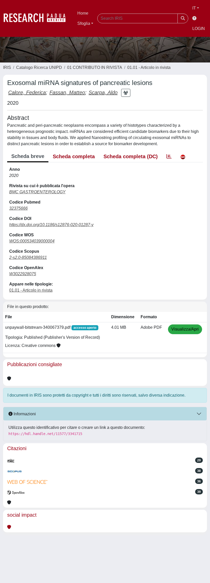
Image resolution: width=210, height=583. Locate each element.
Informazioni (24, 414)
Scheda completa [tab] (74, 156)
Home (82, 13)
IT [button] (194, 8)
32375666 (18, 208)
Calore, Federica (27, 92)
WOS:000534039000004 (32, 241)
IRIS (7, 67)
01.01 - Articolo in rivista (149, 67)
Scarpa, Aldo (103, 92)
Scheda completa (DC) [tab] (130, 156)
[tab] (169, 156)
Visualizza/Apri (185, 329)
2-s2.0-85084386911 (28, 257)
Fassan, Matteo (67, 92)
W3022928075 (22, 274)
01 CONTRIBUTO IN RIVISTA (94, 67)
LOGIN (198, 28)
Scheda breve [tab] (27, 156)
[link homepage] (37, 18)
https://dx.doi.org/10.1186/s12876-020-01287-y (51, 224)
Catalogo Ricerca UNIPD (39, 67)
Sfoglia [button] (83, 23)
